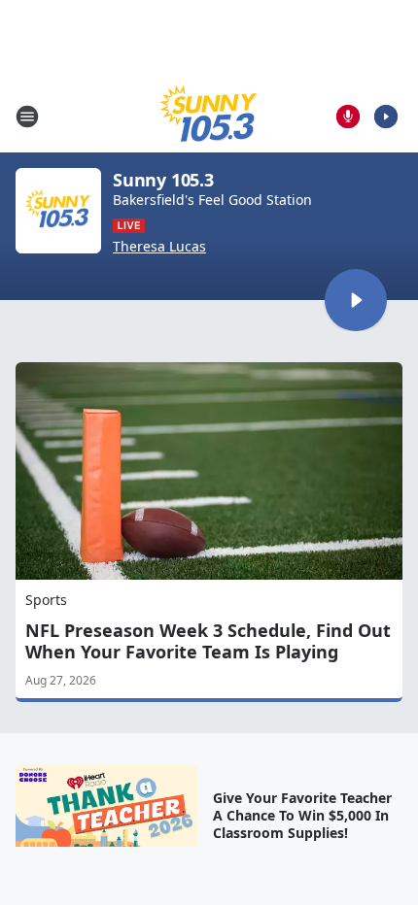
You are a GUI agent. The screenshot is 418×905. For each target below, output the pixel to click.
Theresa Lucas (159, 246)
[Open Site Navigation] (27, 116)
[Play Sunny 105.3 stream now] (58, 211)
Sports (46, 599)
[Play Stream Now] (386, 116)
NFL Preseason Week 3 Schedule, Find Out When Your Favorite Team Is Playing (208, 641)
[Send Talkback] (348, 116)
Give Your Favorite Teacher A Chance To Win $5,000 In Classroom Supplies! (302, 815)
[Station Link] (209, 116)
